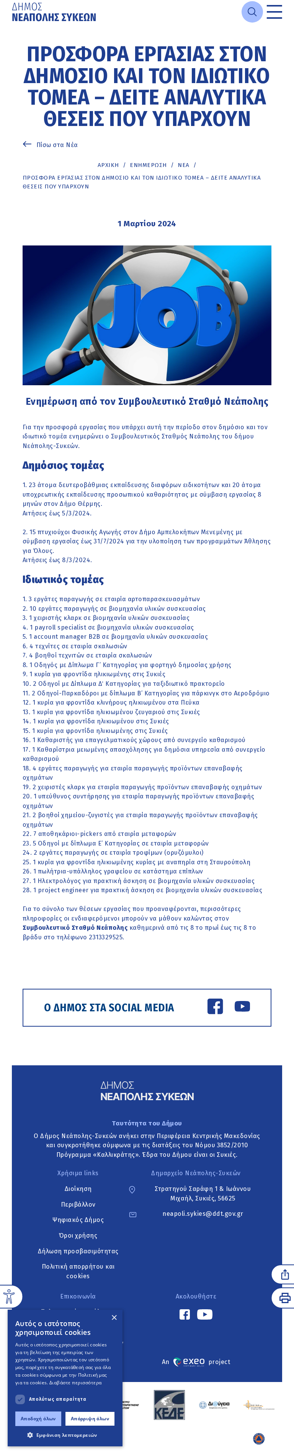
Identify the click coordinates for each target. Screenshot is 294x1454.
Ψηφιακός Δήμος (78, 1219)
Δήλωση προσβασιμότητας (78, 1251)
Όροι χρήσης (78, 1235)
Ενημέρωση (148, 165)
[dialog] (65, 1378)
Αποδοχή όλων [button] (38, 1418)
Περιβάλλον (78, 1204)
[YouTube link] (242, 1007)
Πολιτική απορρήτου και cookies (78, 1271)
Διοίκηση (78, 1188)
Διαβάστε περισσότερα (75, 1382)
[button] (65, 1435)
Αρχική (108, 165)
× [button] (114, 1318)
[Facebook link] (215, 1008)
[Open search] (252, 12)
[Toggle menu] (274, 12)
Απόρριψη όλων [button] (90, 1418)
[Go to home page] (55, 11)
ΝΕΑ (183, 165)
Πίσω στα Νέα (57, 145)
